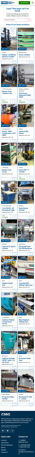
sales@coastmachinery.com (26, 451)
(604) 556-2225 (23, 441)
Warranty (3, 450)
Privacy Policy (14, 427)
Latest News (5, 442)
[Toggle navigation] (32, 2)
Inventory (4, 440)
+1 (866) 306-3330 (24, 446)
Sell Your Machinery (7, 445)
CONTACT (25, 2)
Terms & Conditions (5, 427)
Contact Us (4, 452)
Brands (3, 447)
